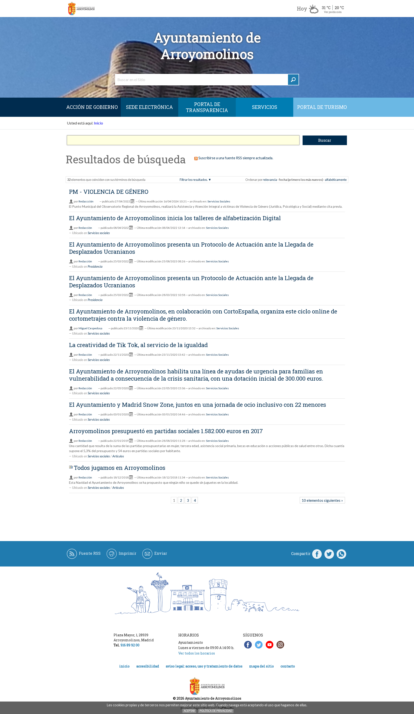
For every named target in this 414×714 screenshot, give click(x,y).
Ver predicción (333, 12)
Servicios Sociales (218, 201)
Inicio (98, 123)
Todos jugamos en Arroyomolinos (119, 468)
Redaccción (86, 201)
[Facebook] (317, 553)
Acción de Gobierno (92, 107)
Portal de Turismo (322, 107)
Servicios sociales (99, 233)
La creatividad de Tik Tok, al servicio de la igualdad (138, 345)
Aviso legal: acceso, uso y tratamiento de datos (204, 666)
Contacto (288, 666)
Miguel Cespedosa (90, 328)
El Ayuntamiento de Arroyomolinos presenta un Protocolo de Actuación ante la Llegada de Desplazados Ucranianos (191, 248)
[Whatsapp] (341, 553)
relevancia (270, 180)
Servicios (264, 107)
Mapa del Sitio (261, 666)
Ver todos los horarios (196, 653)
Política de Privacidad (216, 711)
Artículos (118, 456)
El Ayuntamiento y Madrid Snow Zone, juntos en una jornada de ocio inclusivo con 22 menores (197, 404)
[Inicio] (81, 8)
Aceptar (189, 711)
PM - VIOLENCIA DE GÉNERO (108, 191)
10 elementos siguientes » (322, 500)
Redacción (85, 227)
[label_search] (293, 79)
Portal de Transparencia (207, 107)
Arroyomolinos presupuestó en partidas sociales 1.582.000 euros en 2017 (166, 431)
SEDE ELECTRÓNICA (149, 107)
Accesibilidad (147, 666)
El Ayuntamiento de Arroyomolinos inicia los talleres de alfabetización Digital (175, 218)
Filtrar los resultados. (194, 180)
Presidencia (95, 266)
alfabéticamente (336, 180)
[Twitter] (329, 553)
